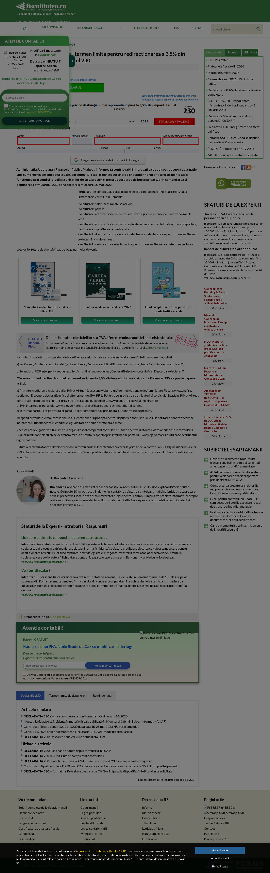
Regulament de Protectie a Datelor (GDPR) (101, 851)
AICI (133, 859)
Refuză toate (220, 866)
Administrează (220, 858)
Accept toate (220, 850)
